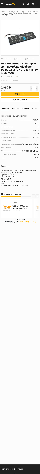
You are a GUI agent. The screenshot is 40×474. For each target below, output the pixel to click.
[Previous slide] (33, 196)
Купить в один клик (20, 99)
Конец (33, 222)
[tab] (5, 108)
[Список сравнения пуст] (28, 4)
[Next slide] (37, 196)
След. (27, 222)
